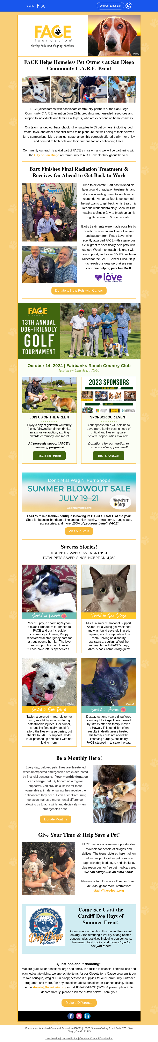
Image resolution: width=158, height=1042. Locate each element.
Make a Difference (79, 1002)
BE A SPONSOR (108, 455)
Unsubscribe (52, 1038)
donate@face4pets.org (49, 987)
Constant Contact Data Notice (96, 1038)
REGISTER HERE (49, 455)
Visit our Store (79, 531)
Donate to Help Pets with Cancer (79, 290)
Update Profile (70, 1038)
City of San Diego (46, 155)
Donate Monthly (55, 819)
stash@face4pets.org (108, 890)
